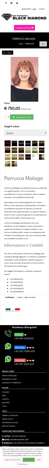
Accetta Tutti (28, 460)
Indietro (9, 52)
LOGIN (4, 406)
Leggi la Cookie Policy (12, 460)
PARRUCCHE (29, 43)
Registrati (27, 9)
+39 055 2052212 (18, 435)
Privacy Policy (7, 419)
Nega (39, 460)
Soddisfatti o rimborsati (11, 382)
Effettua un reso (8, 426)
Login (41, 9)
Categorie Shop (23, 27)
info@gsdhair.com (19, 439)
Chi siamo (5, 392)
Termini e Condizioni (10, 415)
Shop (21, 43)
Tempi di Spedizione (9, 375)
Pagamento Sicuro (9, 379)
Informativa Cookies (10, 422)
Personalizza (22, 464)
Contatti (5, 399)
